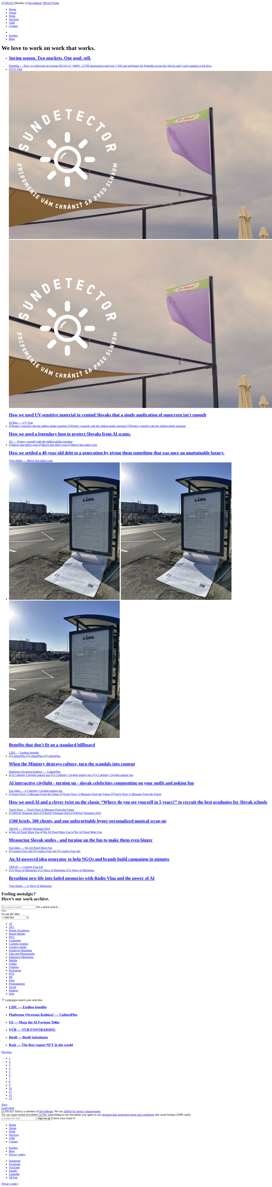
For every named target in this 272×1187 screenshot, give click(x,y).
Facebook (14, 1164)
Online (13, 963)
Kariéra (13, 35)
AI (10, 923)
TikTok (13, 1177)
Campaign (15, 940)
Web (11, 993)
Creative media (17, 947)
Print (11, 980)
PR (11, 977)
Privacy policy (17, 1154)
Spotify (13, 1170)
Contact (13, 26)
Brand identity (17, 933)
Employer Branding (20, 950)
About (12, 12)
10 (10, 1088)
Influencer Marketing (21, 957)
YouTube (14, 1167)
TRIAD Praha (50, 3)
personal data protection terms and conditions (128, 1114)
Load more (7, 1108)
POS (11, 973)
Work (12, 16)
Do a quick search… (48, 906)
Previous (6, 1052)
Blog (12, 39)
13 (10, 1098)
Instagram (14, 1160)
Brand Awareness (19, 930)
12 (10, 1095)
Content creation (18, 943)
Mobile (13, 960)
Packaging (15, 970)
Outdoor (14, 967)
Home (12, 9)
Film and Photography (22, 953)
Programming (17, 983)
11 (10, 1091)
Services (14, 19)
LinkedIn (14, 1174)
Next (4, 1104)
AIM (12, 22)
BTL (12, 937)
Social (12, 987)
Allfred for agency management (81, 1111)
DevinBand (35, 3)
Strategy (14, 990)
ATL (11, 927)
